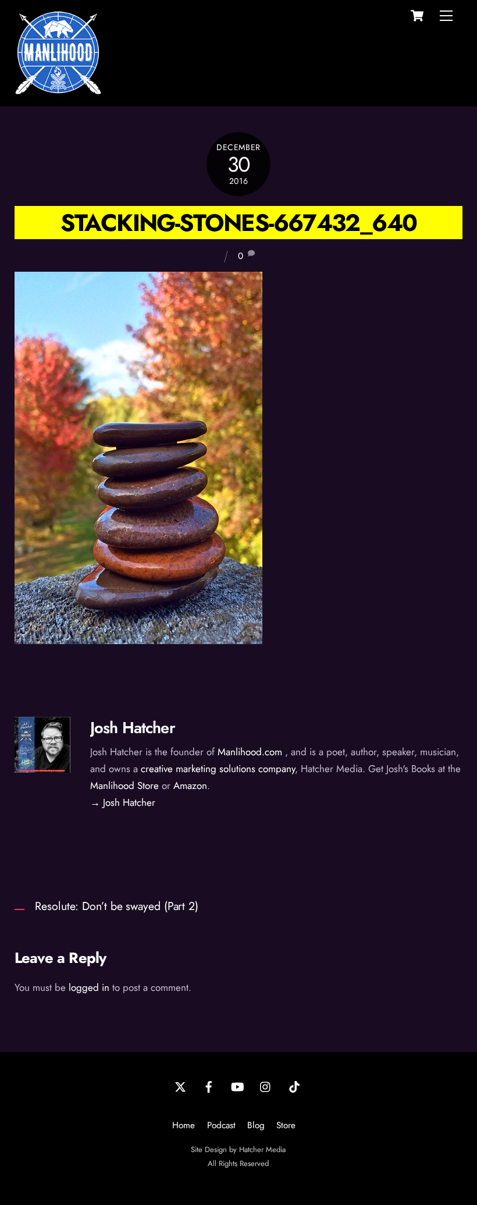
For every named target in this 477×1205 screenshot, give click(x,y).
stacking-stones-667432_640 (238, 222)
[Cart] (417, 15)
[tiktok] (294, 1085)
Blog (256, 1125)
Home (183, 1125)
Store (286, 1125)
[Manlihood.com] (58, 91)
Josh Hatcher (132, 727)
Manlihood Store (124, 785)
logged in (89, 987)
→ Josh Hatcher (122, 802)
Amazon (190, 785)
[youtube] (237, 1085)
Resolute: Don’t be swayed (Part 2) (116, 906)
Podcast (221, 1125)
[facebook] (208, 1085)
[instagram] (265, 1085)
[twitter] (180, 1085)
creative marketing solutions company (218, 769)
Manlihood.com (250, 752)
